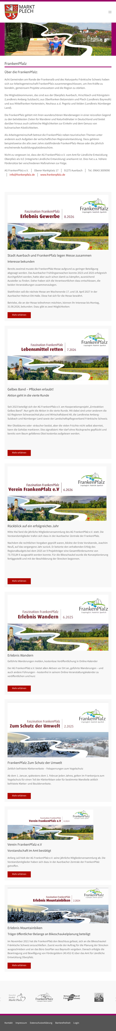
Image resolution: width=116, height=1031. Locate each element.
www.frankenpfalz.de (52, 175)
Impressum (21, 1023)
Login (76, 1023)
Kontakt (9, 1023)
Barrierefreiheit (62, 1023)
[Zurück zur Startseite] (20, 12)
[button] (109, 12)
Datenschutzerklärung (41, 1023)
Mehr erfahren (19, 315)
